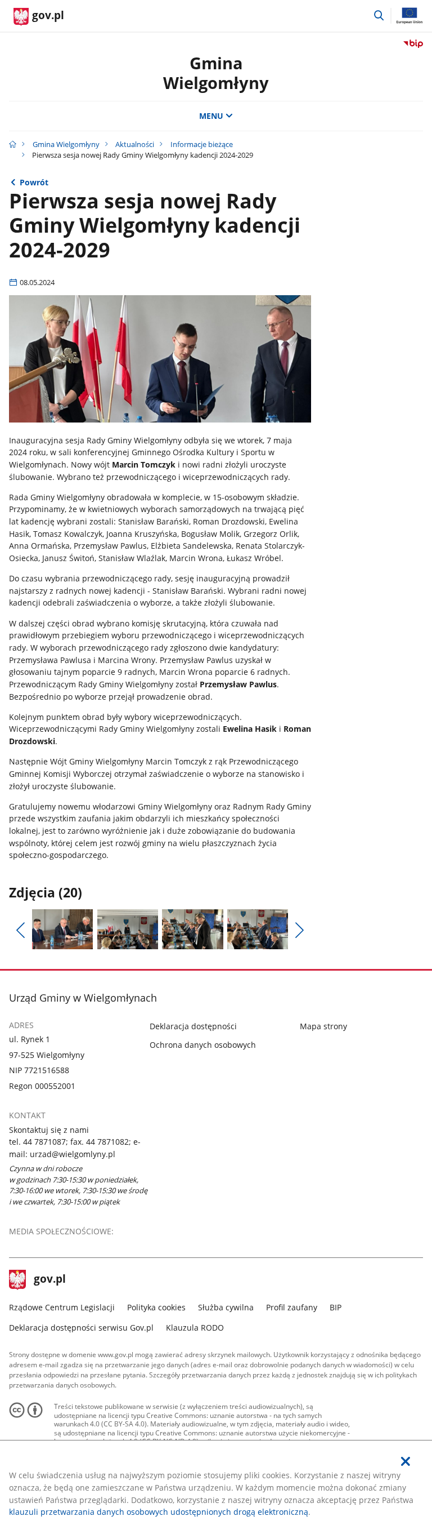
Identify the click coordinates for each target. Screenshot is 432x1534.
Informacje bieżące (201, 144)
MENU (211, 115)
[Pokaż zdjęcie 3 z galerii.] (192, 929)
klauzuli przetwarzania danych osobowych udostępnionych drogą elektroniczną (158, 1511)
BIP (335, 1307)
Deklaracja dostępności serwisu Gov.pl (81, 1327)
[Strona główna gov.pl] (12, 144)
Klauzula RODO (195, 1327)
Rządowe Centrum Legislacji (62, 1307)
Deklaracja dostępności (193, 1026)
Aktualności (134, 144)
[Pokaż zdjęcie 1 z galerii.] (62, 929)
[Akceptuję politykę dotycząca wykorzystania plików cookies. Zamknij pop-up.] (405, 1461)
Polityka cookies (156, 1307)
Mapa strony (323, 1026)
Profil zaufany (291, 1307)
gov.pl (49, 1280)
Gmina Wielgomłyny (216, 73)
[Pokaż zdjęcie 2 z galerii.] (127, 929)
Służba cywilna (226, 1307)
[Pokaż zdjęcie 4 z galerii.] (257, 929)
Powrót (34, 182)
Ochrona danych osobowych (203, 1044)
